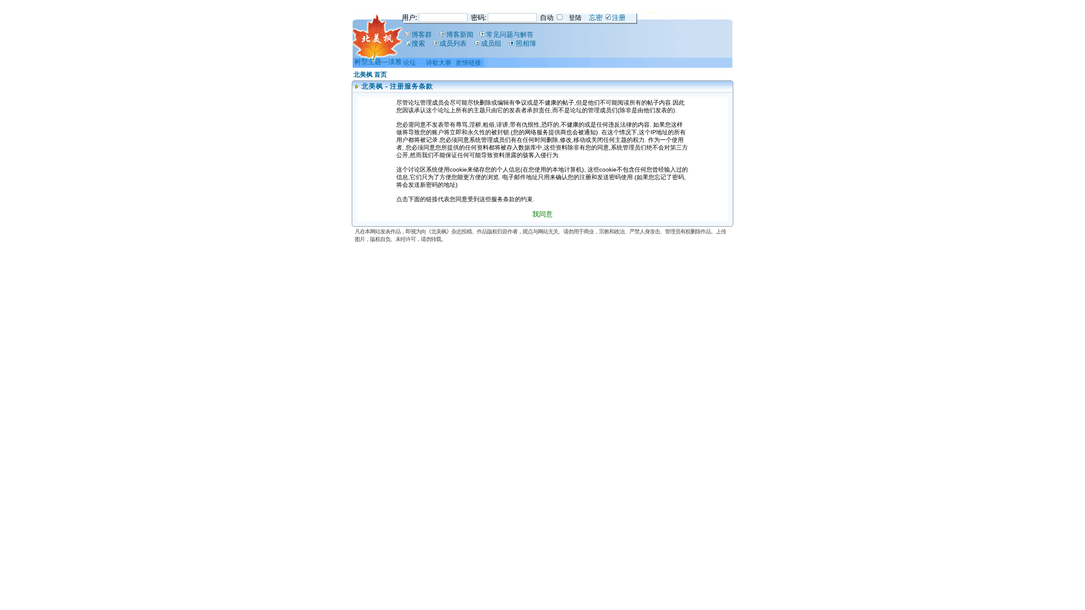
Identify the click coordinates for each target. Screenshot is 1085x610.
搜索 (418, 43)
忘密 (596, 17)
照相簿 (526, 43)
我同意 (542, 214)
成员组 (491, 43)
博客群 (422, 34)
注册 (619, 17)
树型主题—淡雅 (378, 61)
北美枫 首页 (370, 74)
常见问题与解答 (510, 34)
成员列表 (453, 43)
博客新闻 (459, 34)
